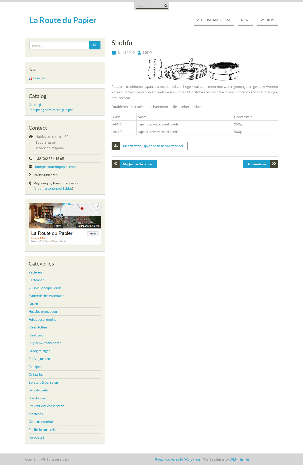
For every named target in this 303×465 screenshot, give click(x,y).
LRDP (147, 52)
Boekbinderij (38, 398)
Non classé (36, 437)
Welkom (268, 20)
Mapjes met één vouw (138, 164)
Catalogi (35, 105)
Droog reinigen (39, 351)
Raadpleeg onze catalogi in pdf (51, 110)
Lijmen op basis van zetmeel (162, 146)
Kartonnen (36, 280)
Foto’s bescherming (42, 319)
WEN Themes (240, 459)
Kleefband (36, 335)
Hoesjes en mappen (43, 311)
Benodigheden (39, 390)
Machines (36, 414)
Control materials (41, 422)
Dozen (33, 304)
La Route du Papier (63, 20)
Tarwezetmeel (257, 164)
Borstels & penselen (43, 382)
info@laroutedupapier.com (55, 166)
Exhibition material (43, 430)
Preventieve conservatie (47, 406)
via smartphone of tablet (53, 188)
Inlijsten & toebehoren (45, 343)
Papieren (35, 272)
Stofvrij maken (39, 359)
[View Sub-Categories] (44, 272)
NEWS (245, 20)
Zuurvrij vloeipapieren (45, 288)
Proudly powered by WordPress (178, 459)
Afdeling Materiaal (213, 20)
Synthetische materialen (46, 296)
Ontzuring (36, 374)
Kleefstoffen (132, 146)
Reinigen (35, 367)
